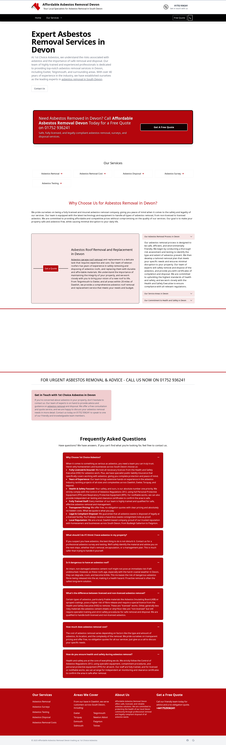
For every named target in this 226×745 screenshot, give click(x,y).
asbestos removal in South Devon (82, 79)
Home (38, 17)
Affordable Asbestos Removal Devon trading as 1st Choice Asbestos (67, 740)
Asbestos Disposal (132, 173)
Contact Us (39, 88)
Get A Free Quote (164, 127)
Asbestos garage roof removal (87, 259)
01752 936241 (172, 380)
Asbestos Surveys (41, 706)
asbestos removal (56, 406)
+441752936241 (165, 708)
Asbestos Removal (50, 173)
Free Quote (180, 17)
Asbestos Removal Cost (91, 173)
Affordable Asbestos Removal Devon (71, 4)
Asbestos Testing (50, 183)
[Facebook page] (187, 740)
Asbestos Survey (173, 173)
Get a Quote (51, 268)
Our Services (52, 17)
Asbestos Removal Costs (44, 722)
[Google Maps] (193, 740)
